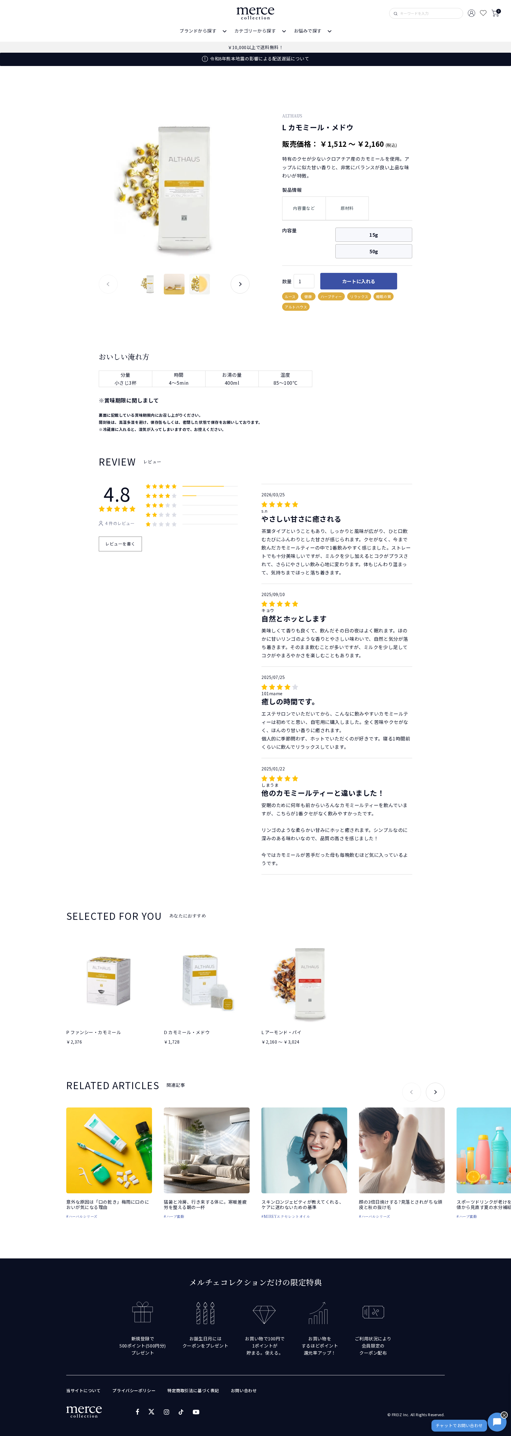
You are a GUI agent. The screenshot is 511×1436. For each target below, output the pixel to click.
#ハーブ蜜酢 (174, 1216)
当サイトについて (83, 1390)
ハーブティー (331, 296)
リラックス (359, 296)
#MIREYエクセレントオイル (285, 1216)
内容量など (304, 208)
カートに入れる (358, 281)
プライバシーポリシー (134, 1390)
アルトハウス (296, 306)
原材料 (347, 208)
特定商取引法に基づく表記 (193, 1390)
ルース (290, 296)
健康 (308, 296)
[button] (240, 284)
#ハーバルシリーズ (82, 1216)
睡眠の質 (383, 296)
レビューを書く (120, 544)
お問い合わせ (244, 1390)
